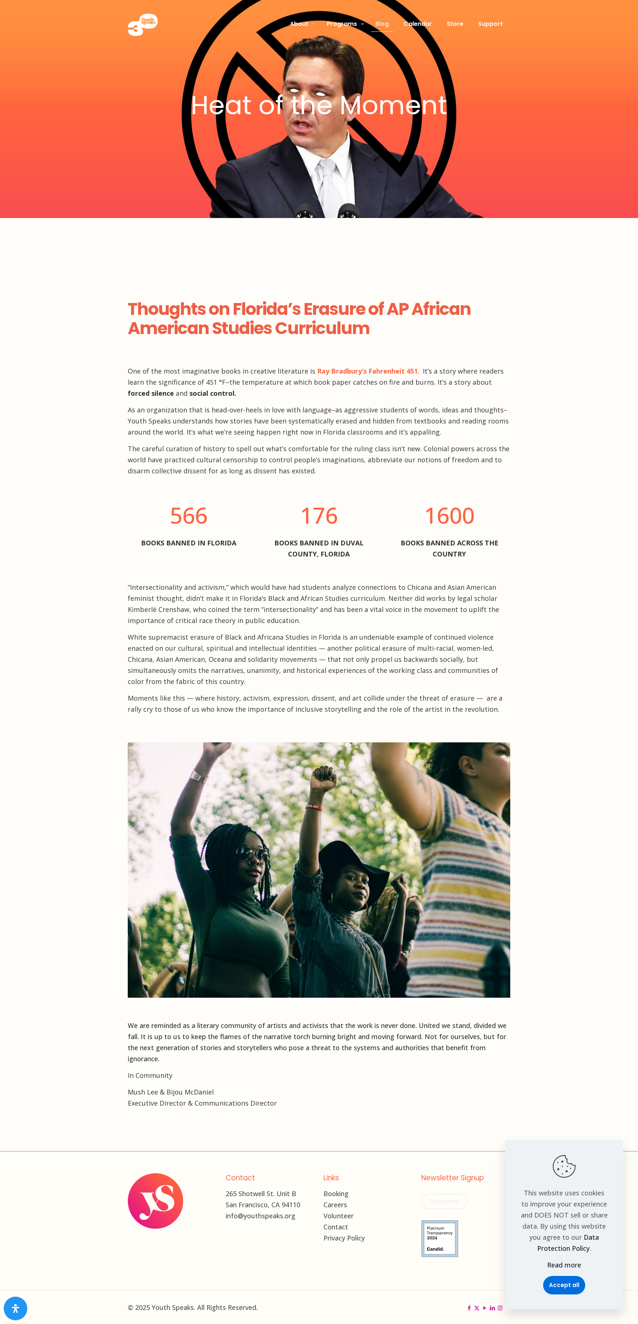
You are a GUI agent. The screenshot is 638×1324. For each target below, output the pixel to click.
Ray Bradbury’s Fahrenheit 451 (367, 371)
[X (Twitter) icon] (477, 1307)
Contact (335, 1226)
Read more (564, 1264)
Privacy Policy (344, 1237)
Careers (335, 1204)
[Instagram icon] (500, 1307)
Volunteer (338, 1215)
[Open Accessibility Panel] (15, 1308)
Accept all (564, 1285)
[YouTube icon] (484, 1307)
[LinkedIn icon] (492, 1307)
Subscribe (444, 1201)
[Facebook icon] (469, 1307)
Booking (336, 1193)
